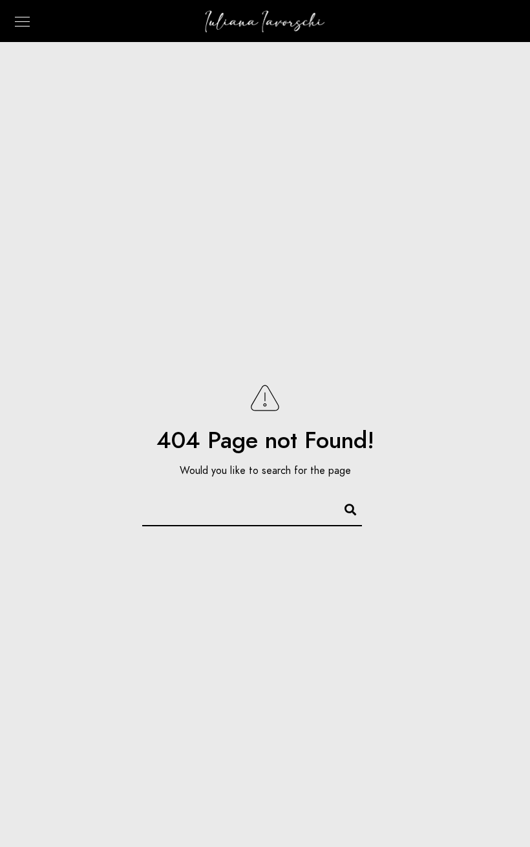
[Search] (344, 507)
